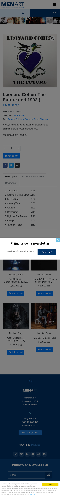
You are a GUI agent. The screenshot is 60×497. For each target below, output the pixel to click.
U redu (50, 484)
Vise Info (32, 494)
